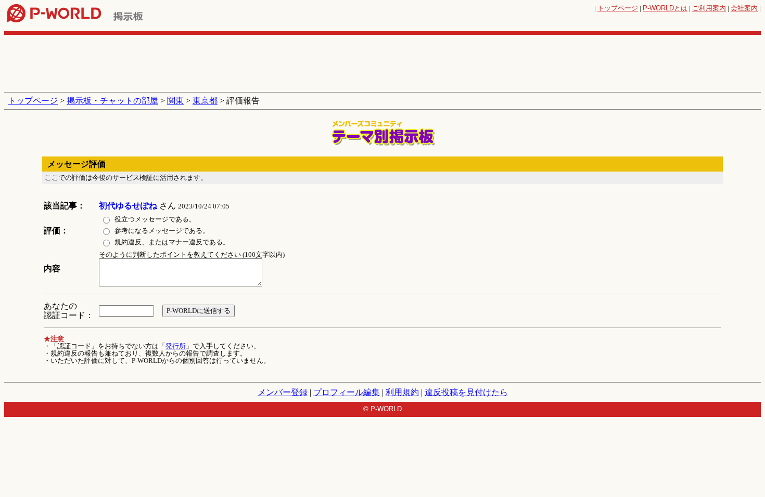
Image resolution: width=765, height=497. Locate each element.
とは (665, 8)
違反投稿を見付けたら (466, 392)
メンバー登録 (283, 392)
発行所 (175, 346)
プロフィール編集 (346, 392)
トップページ (617, 8)
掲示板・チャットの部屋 (112, 100)
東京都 (205, 100)
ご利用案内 (709, 8)
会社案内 (744, 8)
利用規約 (402, 392)
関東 (175, 100)
